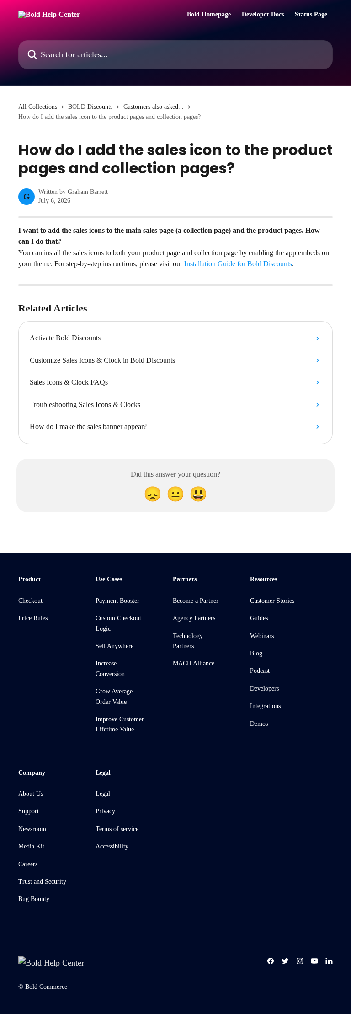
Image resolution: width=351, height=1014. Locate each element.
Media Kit (31, 846)
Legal (103, 793)
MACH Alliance (193, 663)
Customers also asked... (153, 106)
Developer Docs (263, 14)
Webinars (262, 636)
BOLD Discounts (90, 106)
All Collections (37, 106)
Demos (259, 723)
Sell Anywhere (114, 646)
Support (28, 811)
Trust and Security (42, 881)
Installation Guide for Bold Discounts (238, 264)
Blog (256, 653)
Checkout (30, 600)
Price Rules (33, 618)
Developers (264, 688)
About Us (30, 793)
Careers (27, 864)
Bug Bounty (33, 899)
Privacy (105, 811)
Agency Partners (194, 618)
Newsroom (32, 829)
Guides (259, 618)
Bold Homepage (209, 14)
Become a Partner (195, 600)
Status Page (311, 14)
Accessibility (112, 846)
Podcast (260, 670)
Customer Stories (272, 600)
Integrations (265, 706)
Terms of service (117, 829)
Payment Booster (117, 600)
